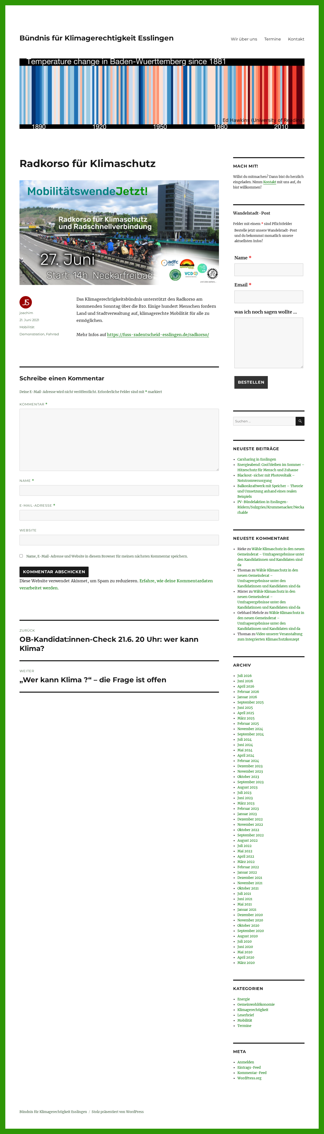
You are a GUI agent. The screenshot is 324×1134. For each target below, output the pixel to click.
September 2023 (250, 782)
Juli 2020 (244, 941)
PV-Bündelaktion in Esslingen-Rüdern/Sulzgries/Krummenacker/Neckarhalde (270, 507)
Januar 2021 (246, 910)
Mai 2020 (244, 952)
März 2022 (246, 862)
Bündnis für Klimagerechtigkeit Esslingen (96, 38)
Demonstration (32, 334)
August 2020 (247, 936)
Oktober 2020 (248, 925)
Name (26, 481)
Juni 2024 (245, 745)
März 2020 (246, 963)
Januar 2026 (247, 697)
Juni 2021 (244, 899)
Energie (243, 999)
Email (243, 285)
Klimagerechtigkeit (252, 1010)
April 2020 (245, 957)
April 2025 (245, 713)
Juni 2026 (245, 681)
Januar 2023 (247, 814)
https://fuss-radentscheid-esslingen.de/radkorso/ (158, 334)
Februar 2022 (248, 867)
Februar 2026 (248, 692)
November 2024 (250, 729)
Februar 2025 (248, 723)
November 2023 (250, 771)
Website (28, 530)
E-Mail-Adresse (37, 505)
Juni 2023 (245, 798)
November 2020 (250, 920)
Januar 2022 (247, 872)
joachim (26, 313)
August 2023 (247, 787)
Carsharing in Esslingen (256, 459)
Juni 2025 (245, 708)
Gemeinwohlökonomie (256, 1004)
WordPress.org (249, 1078)
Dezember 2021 (249, 878)
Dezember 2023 (249, 766)
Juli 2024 (244, 739)
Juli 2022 (244, 846)
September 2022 (250, 835)
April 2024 (245, 755)
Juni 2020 (245, 947)
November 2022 (250, 824)
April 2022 (245, 856)
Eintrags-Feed (249, 1067)
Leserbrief (245, 1015)
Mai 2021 (244, 904)
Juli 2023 (244, 793)
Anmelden (245, 1062)
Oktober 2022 (248, 830)
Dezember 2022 (250, 819)
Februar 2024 (248, 761)
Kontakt (296, 39)
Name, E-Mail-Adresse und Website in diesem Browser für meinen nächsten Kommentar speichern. (107, 556)
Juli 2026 (244, 676)
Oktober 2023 (248, 777)
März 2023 (245, 803)
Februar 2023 (248, 809)
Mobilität (26, 327)
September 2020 (250, 931)
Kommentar (33, 404)
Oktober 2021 (248, 888)
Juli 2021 (244, 894)
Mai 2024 (244, 750)
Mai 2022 (244, 851)
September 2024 (250, 734)
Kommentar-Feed (252, 1073)
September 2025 (250, 702)
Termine (272, 39)
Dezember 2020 (250, 915)
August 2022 (247, 840)
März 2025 (246, 718)
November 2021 (249, 883)
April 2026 (245, 686)
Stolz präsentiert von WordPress (118, 1112)
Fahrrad (52, 334)
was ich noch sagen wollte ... (265, 312)
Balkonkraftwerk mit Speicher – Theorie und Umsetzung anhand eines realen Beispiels (270, 491)
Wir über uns (244, 39)
